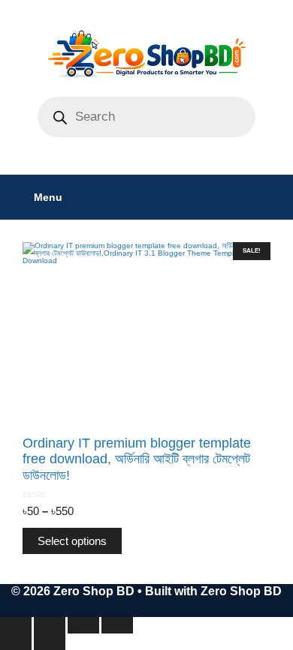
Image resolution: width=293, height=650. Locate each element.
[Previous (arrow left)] (16, 642)
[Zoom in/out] (16, 625)
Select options (72, 541)
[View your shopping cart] (274, 197)
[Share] (83, 625)
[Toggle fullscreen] (49, 625)
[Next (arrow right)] (49, 642)
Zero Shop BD (241, 591)
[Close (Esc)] (117, 625)
